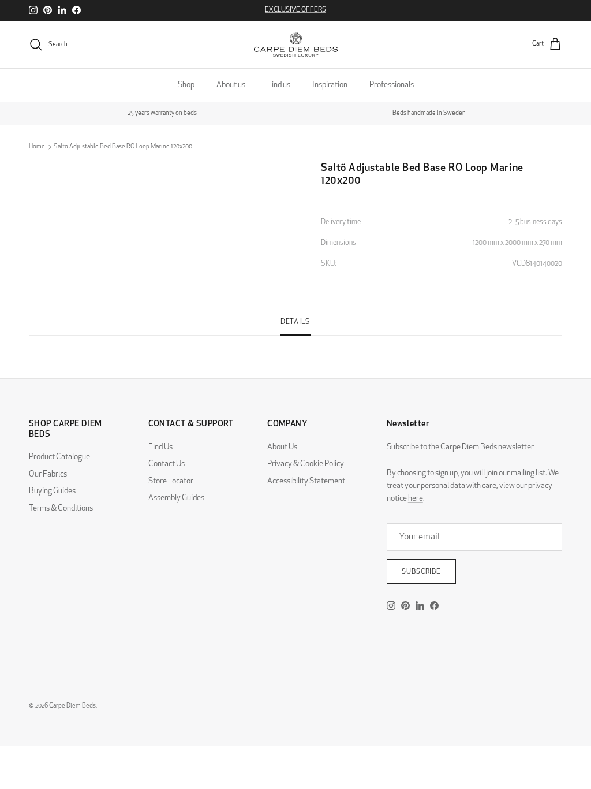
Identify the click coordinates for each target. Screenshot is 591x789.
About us (230, 85)
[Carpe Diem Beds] (296, 44)
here (415, 498)
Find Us (160, 447)
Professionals (391, 85)
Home (37, 147)
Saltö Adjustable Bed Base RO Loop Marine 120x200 (123, 147)
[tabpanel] (295, 342)
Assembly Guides (176, 498)
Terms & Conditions (61, 508)
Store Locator (170, 481)
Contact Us (166, 464)
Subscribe (422, 571)
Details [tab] (295, 322)
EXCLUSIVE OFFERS (295, 9)
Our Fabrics (48, 474)
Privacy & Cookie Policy (305, 464)
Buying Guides (52, 491)
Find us (278, 85)
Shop (186, 85)
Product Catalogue (59, 457)
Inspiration (329, 85)
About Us (282, 447)
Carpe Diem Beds (72, 706)
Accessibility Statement (306, 481)
